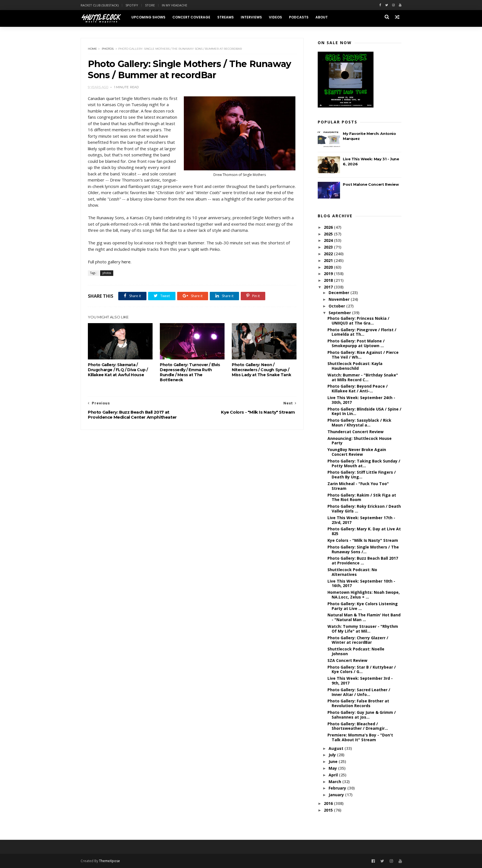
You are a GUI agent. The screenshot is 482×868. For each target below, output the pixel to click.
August (336, 748)
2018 (329, 280)
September (340, 312)
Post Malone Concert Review (371, 184)
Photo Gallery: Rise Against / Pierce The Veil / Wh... (363, 355)
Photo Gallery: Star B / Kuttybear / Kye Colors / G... (361, 669)
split (195, 249)
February (338, 788)
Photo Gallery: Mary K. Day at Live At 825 (364, 531)
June (334, 761)
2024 (329, 240)
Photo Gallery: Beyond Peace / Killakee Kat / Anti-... (357, 388)
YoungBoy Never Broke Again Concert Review (356, 452)
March (335, 781)
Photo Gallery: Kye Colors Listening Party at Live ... (362, 606)
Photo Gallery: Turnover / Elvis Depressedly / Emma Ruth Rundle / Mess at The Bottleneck (190, 372)
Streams (225, 17)
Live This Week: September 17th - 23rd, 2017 (361, 520)
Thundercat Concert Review (355, 431)
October (337, 306)
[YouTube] (400, 861)
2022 (329, 253)
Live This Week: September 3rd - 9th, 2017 (360, 681)
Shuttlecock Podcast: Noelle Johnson (355, 651)
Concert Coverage (191, 17)
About (321, 17)
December (339, 292)
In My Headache (174, 5)
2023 (329, 247)
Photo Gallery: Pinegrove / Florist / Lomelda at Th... (361, 332)
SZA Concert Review (347, 660)
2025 (329, 234)
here (126, 261)
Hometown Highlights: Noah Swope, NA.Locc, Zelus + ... (363, 595)
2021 (329, 260)
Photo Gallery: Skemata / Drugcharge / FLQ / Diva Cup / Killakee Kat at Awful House (118, 369)
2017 (329, 287)
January (337, 794)
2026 (329, 227)
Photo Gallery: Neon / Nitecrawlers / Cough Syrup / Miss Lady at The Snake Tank (261, 369)
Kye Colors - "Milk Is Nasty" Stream (362, 540)
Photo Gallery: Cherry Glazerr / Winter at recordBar (357, 640)
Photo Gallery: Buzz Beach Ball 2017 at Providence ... (362, 560)
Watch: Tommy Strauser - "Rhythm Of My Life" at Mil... (362, 629)
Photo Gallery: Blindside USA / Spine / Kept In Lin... (364, 411)
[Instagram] (393, 5)
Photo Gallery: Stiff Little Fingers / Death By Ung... (361, 474)
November (340, 299)
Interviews (251, 17)
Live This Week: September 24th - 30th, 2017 (361, 400)
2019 (329, 273)
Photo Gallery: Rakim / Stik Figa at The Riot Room (361, 497)
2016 (329, 803)
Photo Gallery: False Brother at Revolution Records (358, 703)
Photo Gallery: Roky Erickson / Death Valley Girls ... (364, 509)
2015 (329, 810)
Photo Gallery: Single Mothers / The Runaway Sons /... (363, 549)
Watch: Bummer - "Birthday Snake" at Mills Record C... (362, 377)
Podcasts (299, 17)
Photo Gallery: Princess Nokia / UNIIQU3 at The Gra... (358, 321)
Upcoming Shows (148, 17)
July (333, 754)
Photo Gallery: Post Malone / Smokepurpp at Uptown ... (356, 343)
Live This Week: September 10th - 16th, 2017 (361, 583)
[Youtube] (400, 5)
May (333, 768)
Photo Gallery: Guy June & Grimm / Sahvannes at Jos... (361, 715)
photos (108, 49)
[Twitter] (386, 5)
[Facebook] (380, 5)
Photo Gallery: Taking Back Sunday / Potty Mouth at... (363, 463)
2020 (329, 267)
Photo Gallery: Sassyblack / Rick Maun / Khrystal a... (359, 423)
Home (92, 49)
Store (150, 5)
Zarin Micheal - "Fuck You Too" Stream (358, 486)
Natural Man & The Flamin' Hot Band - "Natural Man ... (364, 617)
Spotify (132, 5)
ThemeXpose (109, 861)
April (334, 775)
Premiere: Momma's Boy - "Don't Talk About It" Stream (360, 737)
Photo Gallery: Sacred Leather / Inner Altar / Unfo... (358, 692)
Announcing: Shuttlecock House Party (359, 441)
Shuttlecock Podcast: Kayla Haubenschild (354, 366)
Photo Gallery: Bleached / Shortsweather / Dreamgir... (357, 726)
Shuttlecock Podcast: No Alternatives (352, 572)
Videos (275, 17)
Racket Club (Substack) (100, 5)
